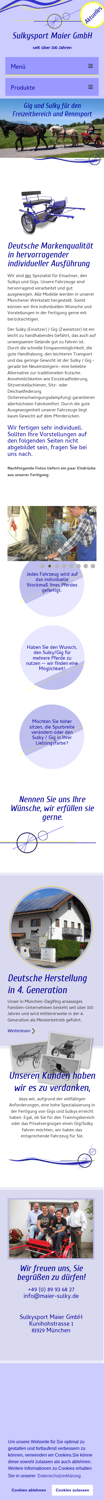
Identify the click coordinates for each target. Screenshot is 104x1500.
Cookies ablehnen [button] (29, 1490)
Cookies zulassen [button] (72, 1490)
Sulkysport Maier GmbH (52, 35)
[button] (77, 540)
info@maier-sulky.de (51, 1297)
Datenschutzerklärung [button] (59, 1475)
